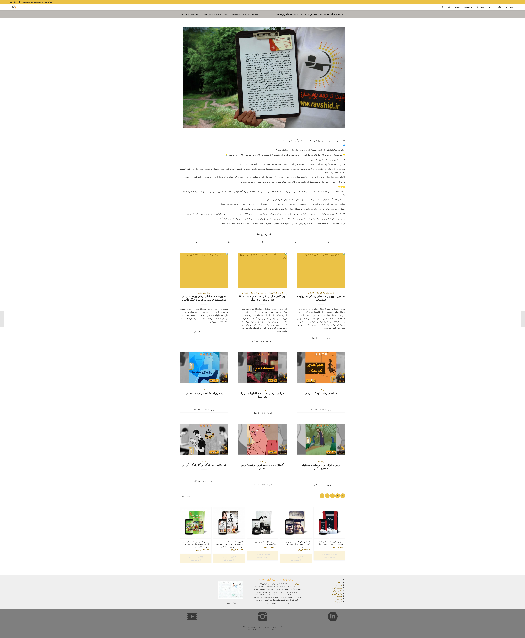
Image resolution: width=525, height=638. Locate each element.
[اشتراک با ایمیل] (196, 242)
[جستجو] (442, 7)
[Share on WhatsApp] (262, 242)
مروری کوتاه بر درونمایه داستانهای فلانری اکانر (321, 466)
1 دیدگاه (314, 338)
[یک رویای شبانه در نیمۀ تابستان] (204, 367)
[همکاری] (343, 585)
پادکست (267, 293)
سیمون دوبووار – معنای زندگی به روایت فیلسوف (321, 297)
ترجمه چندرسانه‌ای (327, 293)
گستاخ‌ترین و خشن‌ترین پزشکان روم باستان (262, 466)
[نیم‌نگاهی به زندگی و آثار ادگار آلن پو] (204, 439)
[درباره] (343, 596)
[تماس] (343, 599)
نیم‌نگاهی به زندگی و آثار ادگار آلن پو (204, 465)
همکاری (339, 585)
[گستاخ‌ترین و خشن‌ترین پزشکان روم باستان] (262, 439)
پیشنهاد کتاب (337, 587)
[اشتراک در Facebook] (328, 242)
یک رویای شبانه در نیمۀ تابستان (204, 393)
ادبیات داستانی (277, 293)
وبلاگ (339, 582)
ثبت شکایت (337, 601)
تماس (339, 599)
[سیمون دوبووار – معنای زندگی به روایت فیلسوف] (321, 270)
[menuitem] (509, 7)
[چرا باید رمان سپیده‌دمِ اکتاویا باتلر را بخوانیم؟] (262, 367)
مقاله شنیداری (313, 293)
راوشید (296, 583)
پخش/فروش (337, 593)
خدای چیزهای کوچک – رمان (321, 393)
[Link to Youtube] (11, 2)
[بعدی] (341, 530)
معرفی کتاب (258, 293)
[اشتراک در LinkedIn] (229, 242)
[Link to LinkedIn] (15, 2)
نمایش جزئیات (328, 557)
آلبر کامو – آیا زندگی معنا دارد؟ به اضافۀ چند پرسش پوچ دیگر (262, 297)
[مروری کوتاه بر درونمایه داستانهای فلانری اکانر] (321, 439)
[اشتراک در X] (295, 242)
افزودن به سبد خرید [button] (328, 554)
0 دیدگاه (255, 341)
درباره (339, 596)
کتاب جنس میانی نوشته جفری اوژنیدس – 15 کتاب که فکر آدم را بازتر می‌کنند (310, 14)
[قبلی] (184, 530)
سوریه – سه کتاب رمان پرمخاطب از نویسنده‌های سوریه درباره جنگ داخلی (204, 297)
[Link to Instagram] (20, 2)
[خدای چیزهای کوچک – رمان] (321, 367)
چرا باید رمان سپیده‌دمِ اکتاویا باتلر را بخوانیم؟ (262, 394)
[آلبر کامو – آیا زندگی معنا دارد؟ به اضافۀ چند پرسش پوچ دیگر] (262, 270)
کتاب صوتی (337, 590)
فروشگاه (338, 579)
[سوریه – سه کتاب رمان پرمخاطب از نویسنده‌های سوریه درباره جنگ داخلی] (204, 270)
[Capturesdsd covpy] (14, 7)
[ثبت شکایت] (343, 601)
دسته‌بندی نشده (204, 293)
